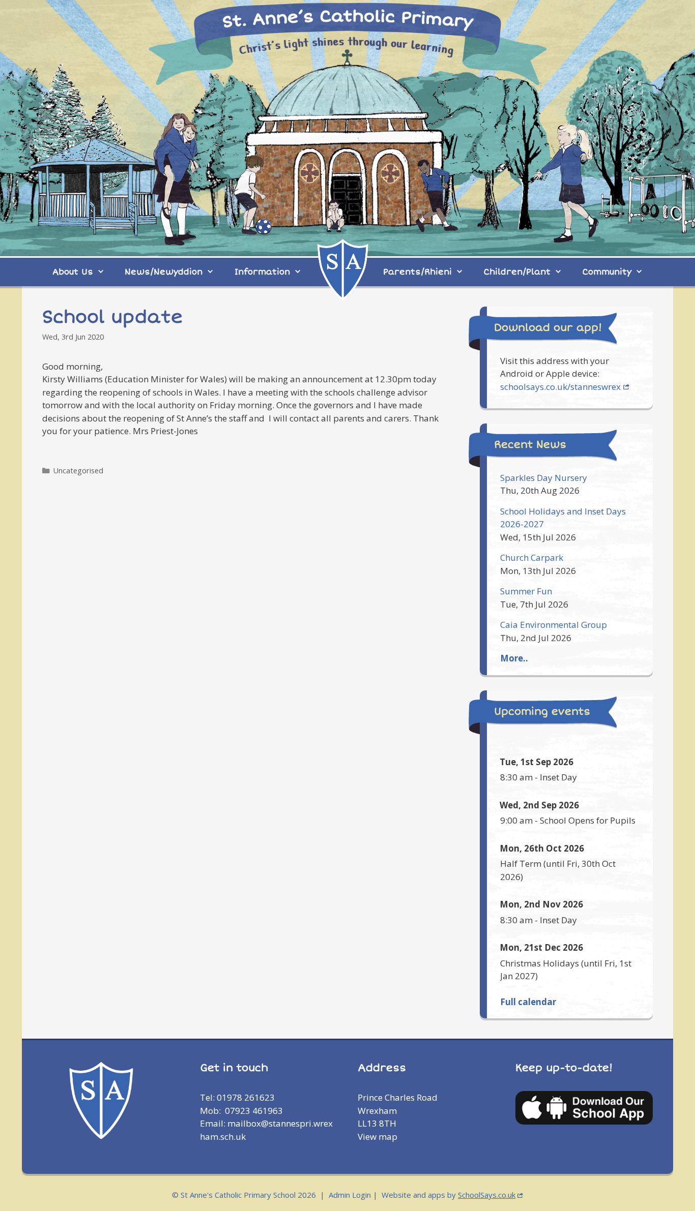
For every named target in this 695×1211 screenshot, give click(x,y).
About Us (72, 272)
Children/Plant (517, 272)
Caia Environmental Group (553, 624)
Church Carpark (531, 557)
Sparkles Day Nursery (543, 477)
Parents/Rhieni (417, 272)
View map (377, 1136)
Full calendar (528, 1002)
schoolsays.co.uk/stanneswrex (560, 386)
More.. (514, 658)
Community (607, 272)
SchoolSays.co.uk (486, 1195)
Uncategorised (78, 470)
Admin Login (350, 1195)
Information (262, 272)
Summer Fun (526, 591)
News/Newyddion (163, 272)
